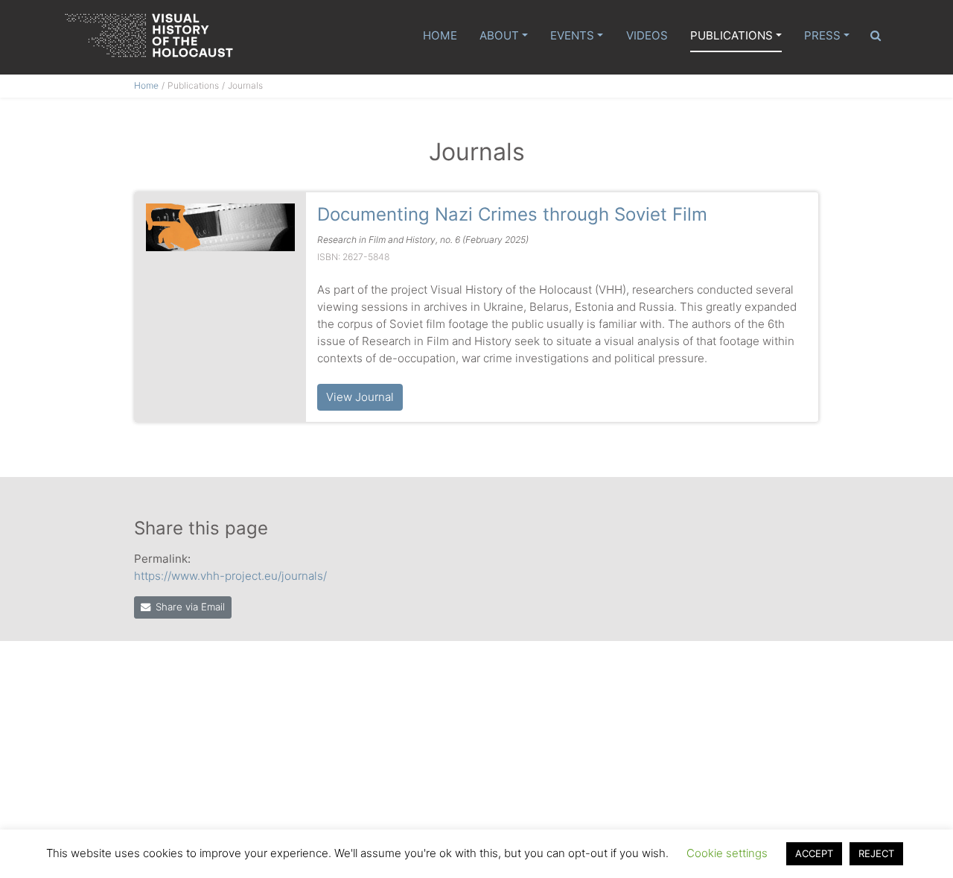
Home (440, 35)
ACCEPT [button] (814, 853)
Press (822, 35)
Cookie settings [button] (727, 853)
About (499, 35)
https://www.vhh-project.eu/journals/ (230, 576)
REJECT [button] (876, 853)
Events (572, 35)
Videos (647, 35)
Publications (731, 35)
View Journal (360, 397)
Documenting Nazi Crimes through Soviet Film (512, 214)
